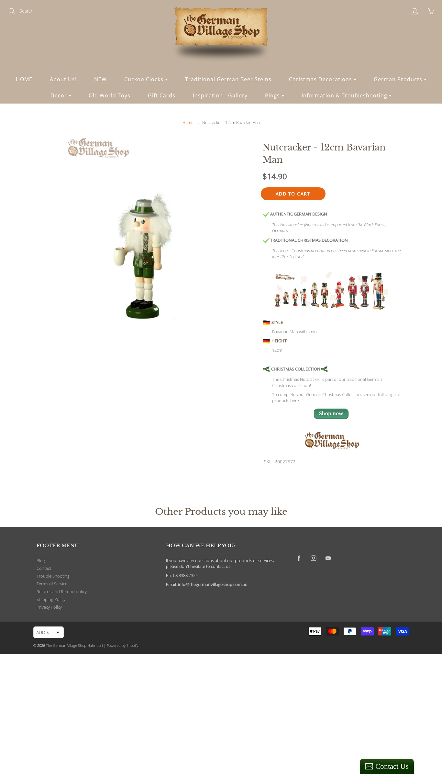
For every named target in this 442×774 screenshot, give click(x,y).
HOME (24, 79)
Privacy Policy (49, 607)
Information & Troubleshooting (345, 95)
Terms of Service (52, 584)
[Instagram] (313, 558)
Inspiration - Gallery (220, 95)
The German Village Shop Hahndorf (74, 645)
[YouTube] (328, 558)
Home (187, 122)
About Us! (63, 79)
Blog (41, 560)
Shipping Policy (51, 599)
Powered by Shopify (122, 645)
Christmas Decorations (321, 79)
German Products (399, 79)
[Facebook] (298, 558)
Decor (59, 95)
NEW (100, 79)
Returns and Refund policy (62, 591)
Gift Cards (161, 95)
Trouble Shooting (53, 576)
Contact (44, 568)
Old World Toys (109, 95)
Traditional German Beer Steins (228, 79)
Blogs (273, 95)
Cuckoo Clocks (144, 79)
